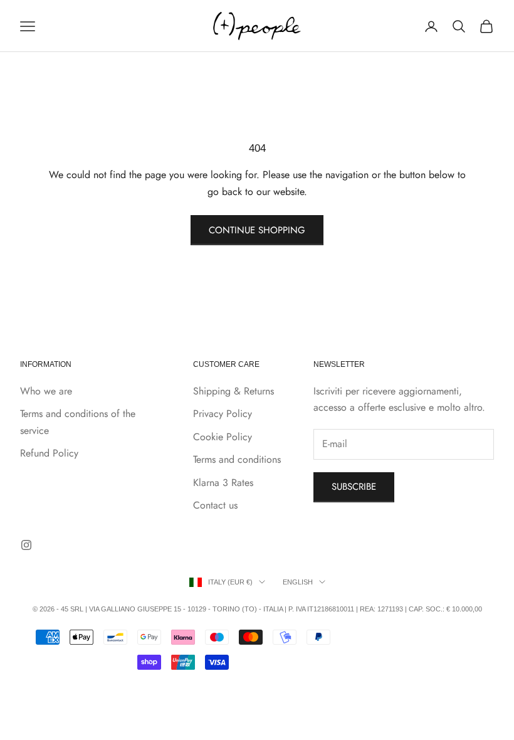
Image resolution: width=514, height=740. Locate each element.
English (298, 582)
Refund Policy (49, 453)
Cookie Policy (222, 437)
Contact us (215, 505)
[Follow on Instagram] (26, 545)
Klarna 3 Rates (223, 482)
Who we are (46, 391)
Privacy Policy (222, 413)
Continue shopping (257, 230)
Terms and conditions (237, 459)
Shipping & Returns (233, 391)
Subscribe (354, 487)
